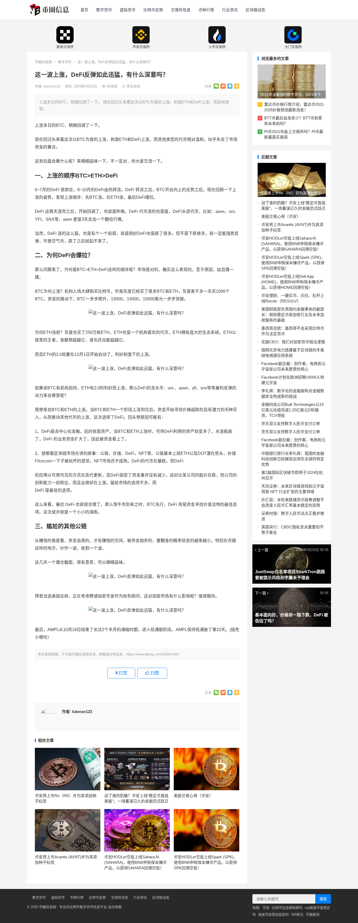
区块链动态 (255, 10)
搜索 (323, 899)
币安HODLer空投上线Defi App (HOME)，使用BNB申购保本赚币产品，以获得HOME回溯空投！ (292, 282)
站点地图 (115, 907)
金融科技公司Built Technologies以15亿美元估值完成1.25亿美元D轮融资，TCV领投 (292, 410)
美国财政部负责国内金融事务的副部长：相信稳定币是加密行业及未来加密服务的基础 (292, 314)
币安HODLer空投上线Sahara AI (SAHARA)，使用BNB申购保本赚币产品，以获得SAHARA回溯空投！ (135, 862)
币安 (266, 908)
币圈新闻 (312, 914)
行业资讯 (230, 10)
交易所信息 (181, 10)
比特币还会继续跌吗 (287, 908)
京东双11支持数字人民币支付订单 (290, 423)
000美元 (297, 914)
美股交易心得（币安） (193, 795)
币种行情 (206, 10)
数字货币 (104, 10)
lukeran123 (52, 86)
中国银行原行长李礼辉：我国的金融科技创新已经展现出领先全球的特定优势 (292, 459)
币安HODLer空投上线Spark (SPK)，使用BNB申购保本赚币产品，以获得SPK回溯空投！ (205, 862)
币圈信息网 (43, 62)
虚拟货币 (127, 10)
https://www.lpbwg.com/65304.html (152, 654)
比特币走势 (153, 10)
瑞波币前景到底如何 (273, 914)
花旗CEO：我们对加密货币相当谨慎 (293, 342)
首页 (84, 10)
